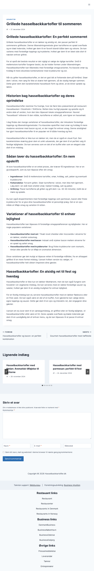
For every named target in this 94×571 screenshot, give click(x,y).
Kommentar (9, 410)
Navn (7, 446)
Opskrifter (11, 19)
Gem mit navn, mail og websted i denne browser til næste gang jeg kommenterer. (39, 452)
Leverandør (47, 556)
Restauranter (47, 503)
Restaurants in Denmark (47, 509)
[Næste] (87, 371)
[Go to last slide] (6, 371)
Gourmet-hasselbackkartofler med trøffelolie (70, 334)
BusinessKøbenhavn (47, 530)
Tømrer (47, 561)
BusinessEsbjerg (47, 540)
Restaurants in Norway (47, 514)
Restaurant (47, 498)
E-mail (38, 446)
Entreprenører (47, 566)
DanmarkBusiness (47, 525)
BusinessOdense (47, 535)
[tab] (42, 385)
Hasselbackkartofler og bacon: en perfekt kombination (22, 335)
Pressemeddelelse (47, 551)
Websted (69, 446)
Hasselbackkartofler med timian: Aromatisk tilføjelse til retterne (22, 369)
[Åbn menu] (89, 4)
